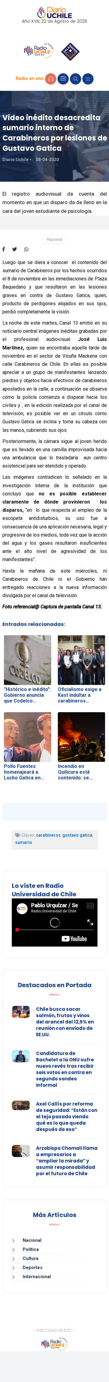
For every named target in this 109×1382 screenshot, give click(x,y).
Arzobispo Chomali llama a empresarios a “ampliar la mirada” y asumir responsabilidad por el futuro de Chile (66, 1161)
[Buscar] (75, 78)
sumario (23, 842)
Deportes (32, 1267)
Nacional (54, 239)
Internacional (37, 1276)
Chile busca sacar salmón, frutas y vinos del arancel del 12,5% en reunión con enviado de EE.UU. (65, 1022)
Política (31, 1249)
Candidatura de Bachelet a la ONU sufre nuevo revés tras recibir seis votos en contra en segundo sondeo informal (65, 1069)
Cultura (30, 1258)
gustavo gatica (77, 835)
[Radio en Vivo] (50, 78)
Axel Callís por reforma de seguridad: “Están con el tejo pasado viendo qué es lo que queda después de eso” (66, 1116)
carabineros (48, 835)
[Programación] (63, 78)
